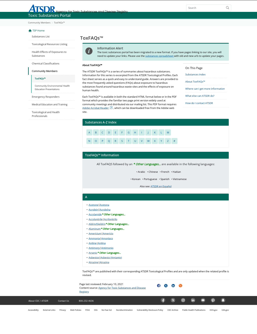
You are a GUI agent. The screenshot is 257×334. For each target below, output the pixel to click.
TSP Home (39, 30)
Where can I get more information (205, 88)
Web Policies (75, 310)
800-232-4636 (86, 300)
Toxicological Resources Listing (49, 44)
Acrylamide (95, 214)
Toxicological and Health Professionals (46, 114)
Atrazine (93, 262)
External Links (49, 310)
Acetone (93, 205)
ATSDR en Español (161, 186)
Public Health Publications (193, 310)
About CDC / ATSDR (38, 300)
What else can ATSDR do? (199, 95)
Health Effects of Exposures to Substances (49, 53)
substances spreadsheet (159, 56)
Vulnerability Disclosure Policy (150, 310)
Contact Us (63, 300)
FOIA (87, 310)
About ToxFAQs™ (195, 81)
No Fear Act (107, 310)
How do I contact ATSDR (199, 103)
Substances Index (195, 74)
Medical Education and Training (49, 104)
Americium (95, 233)
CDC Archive (172, 310)
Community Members (39, 22)
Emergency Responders (45, 96)
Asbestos (94, 257)
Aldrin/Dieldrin (97, 224)
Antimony (94, 248)
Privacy (62, 310)
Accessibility (33, 310)
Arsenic (93, 252)
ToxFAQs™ (59, 22)
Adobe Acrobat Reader (97, 108)
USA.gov (225, 310)
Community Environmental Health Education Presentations (52, 87)
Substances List (41, 36)
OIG (95, 310)
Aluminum (95, 228)
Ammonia (94, 238)
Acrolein (93, 209)
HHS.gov (213, 310)
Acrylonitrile (96, 219)
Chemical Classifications (45, 63)
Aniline (93, 243)
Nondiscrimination (124, 310)
